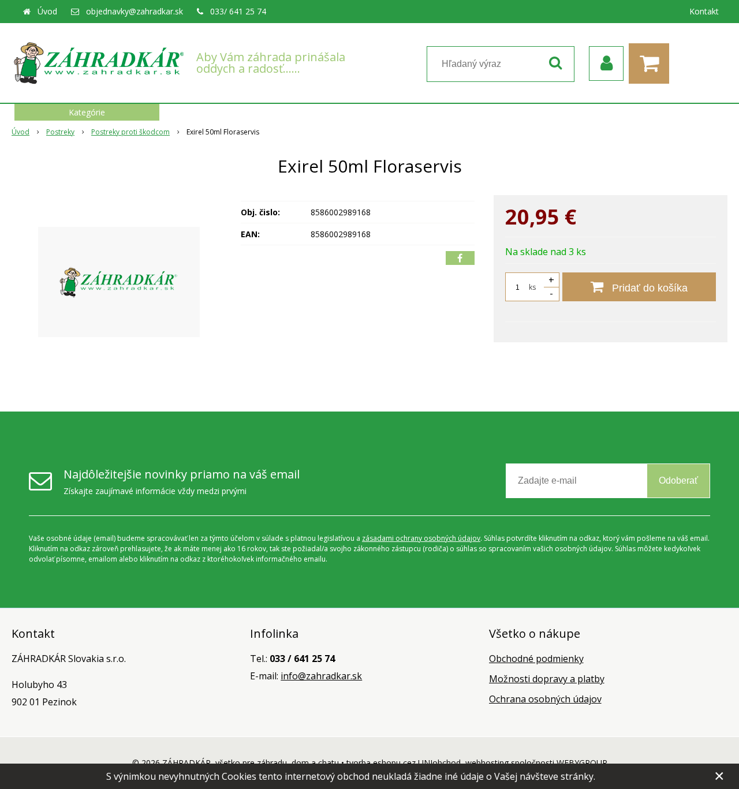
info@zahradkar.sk (321, 676)
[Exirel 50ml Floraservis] (119, 281)
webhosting (487, 762)
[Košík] (652, 63)
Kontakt (704, 11)
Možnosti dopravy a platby (546, 678)
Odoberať (678, 480)
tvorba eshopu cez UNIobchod (403, 762)
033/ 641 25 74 (238, 11)
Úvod (47, 11)
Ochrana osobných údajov (545, 699)
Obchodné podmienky (536, 658)
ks (532, 287)
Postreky (60, 132)
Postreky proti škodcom (130, 132)
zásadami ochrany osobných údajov (421, 538)
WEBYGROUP (582, 762)
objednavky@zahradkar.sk (134, 11)
